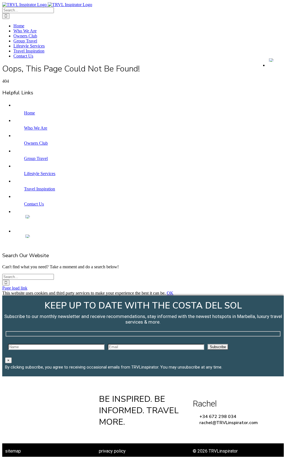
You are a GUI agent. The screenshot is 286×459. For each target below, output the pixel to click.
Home (29, 113)
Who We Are (35, 128)
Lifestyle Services (39, 173)
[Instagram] (139, 435)
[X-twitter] (121, 435)
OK (170, 293)
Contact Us (34, 204)
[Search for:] (28, 10)
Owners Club (36, 143)
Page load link (14, 288)
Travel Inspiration (39, 189)
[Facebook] (104, 435)
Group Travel (36, 158)
